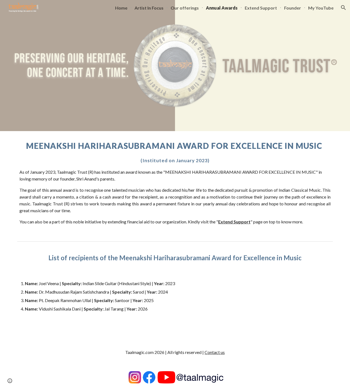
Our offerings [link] (185, 7)
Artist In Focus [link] (149, 7)
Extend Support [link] (261, 7)
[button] (343, 7)
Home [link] (121, 7)
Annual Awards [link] (222, 7)
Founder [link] (292, 7)
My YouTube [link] (321, 7)
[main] (175, 185)
